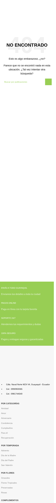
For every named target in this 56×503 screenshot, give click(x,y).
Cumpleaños (7, 428)
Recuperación (7, 438)
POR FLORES (7, 473)
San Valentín (7, 465)
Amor (3, 413)
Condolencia (6, 423)
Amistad (4, 408)
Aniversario (6, 418)
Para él (4, 433)
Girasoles (5, 478)
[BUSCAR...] (48, 82)
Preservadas (7, 488)
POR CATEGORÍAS (10, 403)
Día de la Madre (8, 455)
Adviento (5, 450)
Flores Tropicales (9, 483)
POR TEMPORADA (10, 445)
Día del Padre (7, 460)
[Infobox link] (27, 293)
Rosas (4, 492)
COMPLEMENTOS (9, 500)
